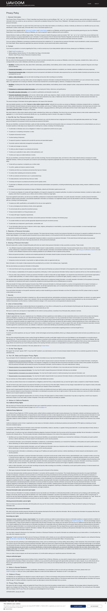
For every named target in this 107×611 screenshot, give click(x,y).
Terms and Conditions (31, 30)
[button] (36, 609)
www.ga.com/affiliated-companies (87, 249)
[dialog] (53, 606)
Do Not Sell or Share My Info (17, 539)
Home (89, 3)
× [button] (105, 603)
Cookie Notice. (20, 607)
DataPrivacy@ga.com (18, 51)
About (97, 3)
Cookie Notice (43, 30)
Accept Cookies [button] (78, 606)
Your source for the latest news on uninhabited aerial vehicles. (20, 3)
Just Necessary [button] (94, 606)
